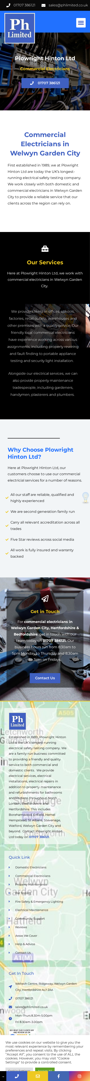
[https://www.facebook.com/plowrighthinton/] (58, 1076)
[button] (81, 23)
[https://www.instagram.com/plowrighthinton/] (79, 1076)
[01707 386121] (16, 1076)
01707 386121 (54, 641)
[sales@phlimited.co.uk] (37, 1076)
